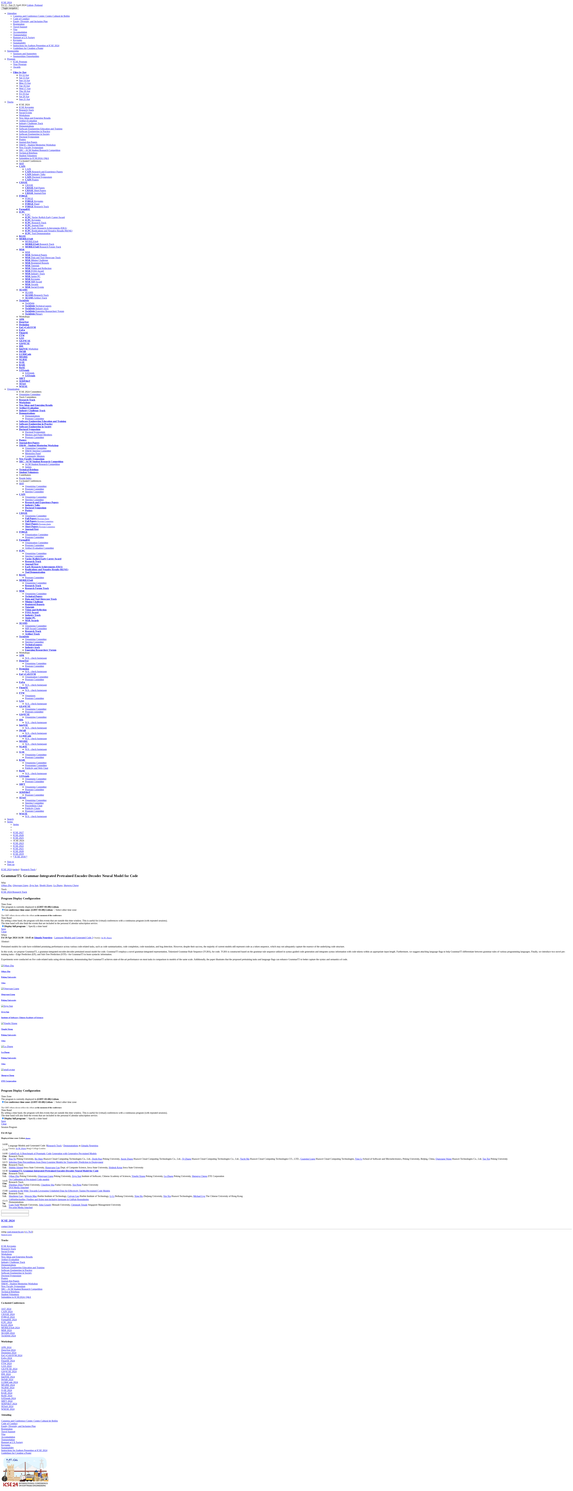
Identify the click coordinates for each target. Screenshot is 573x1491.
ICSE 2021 (18, 848)
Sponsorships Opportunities (26, 56)
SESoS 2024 (7, 1406)
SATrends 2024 (8, 1398)
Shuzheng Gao (16, 1196)
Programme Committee (36, 765)
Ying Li (358, 1159)
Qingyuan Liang (20, 885)
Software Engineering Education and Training (40, 128)
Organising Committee (29, 394)
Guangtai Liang (307, 1159)
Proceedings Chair (33, 805)
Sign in (10, 861)
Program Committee (34, 418)
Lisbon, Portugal (35, 5)
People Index (25, 478)
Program (11, 59)
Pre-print (13, 1207)
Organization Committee (36, 534)
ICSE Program (20, 61)
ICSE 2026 (18, 835)
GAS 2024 (6, 1366)
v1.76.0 (28, 1232)
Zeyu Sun (33, 885)
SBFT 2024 (6, 1401)
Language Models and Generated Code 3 (73, 937)
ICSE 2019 (18, 854)
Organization (13, 389)
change (27, 1138)
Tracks (10, 102)
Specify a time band (38, 926)
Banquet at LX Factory (24, 37)
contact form (7, 1226)
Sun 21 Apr (24, 99)
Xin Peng (76, 1185)
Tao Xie (486, 1159)
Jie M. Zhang (106, 938)
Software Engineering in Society (34, 134)
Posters (22, 139)
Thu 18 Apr (24, 91)
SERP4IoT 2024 (9, 1403)
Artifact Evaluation (28, 120)
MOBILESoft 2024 (10, 1327)
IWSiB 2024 (7, 1379)
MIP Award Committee (36, 628)
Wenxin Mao (31, 1196)
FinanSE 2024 (8, 1360)
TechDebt (29, 303)
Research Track (26, 110)
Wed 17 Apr (25, 88)
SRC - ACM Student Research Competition (39, 150)
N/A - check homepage (36, 658)
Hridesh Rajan (115, 1167)
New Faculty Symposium (31, 147)
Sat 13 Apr (24, 77)
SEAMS (29, 292)
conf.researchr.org (15, 1232)
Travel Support (20, 26)
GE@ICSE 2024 (9, 1369)
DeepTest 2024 (8, 1350)
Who (3, 882)
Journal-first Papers (28, 142)
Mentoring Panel (33, 453)
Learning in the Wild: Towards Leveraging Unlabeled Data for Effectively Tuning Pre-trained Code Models (59, 1191)
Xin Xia (167, 1196)
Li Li (112, 1196)
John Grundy (45, 1205)
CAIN (28, 169)
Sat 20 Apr (24, 96)
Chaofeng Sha (47, 1185)
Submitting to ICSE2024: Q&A (34, 158)
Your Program (19, 64)
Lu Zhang (58, 885)
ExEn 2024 (6, 1358)
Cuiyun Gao (73, 1196)
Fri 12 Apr (24, 75)
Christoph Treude (79, 1205)
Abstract (5, 941)
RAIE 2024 (6, 1393)
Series (16, 824)
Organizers (30, 695)
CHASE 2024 (8, 1314)
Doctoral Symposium (29, 137)
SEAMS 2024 (8, 1333)
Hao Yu (12, 1159)
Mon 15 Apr (25, 83)
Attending (12, 13)
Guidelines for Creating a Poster (28, 48)
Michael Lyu (199, 1196)
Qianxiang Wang (444, 1159)
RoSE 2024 (6, 1395)
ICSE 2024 (6, 869)
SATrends (29, 373)
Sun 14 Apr (24, 80)
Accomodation (20, 32)
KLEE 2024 (7, 1325)
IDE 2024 (6, 1374)
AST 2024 (6, 1309)
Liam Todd (14, 1205)
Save (3, 929)
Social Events (25, 112)
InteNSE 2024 (8, 1377)
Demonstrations (26, 126)
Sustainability (19, 43)
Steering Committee (34, 491)
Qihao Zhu (6, 885)
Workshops (24, 115)
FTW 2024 (6, 1363)
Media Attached (21, 1187)
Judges (28, 467)
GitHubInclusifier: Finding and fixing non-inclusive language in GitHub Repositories (49, 1199)
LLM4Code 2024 (9, 1382)
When (4, 935)
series (15, 869)
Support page (6, 1235)
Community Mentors (35, 456)
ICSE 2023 (18, 843)
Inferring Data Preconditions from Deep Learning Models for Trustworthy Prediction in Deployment (56, 1162)
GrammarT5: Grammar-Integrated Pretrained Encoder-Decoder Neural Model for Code (53, 1171)
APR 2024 (6, 1347)
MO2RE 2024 (8, 1385)
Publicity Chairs (32, 808)
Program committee (34, 711)
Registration (18, 24)
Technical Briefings (28, 153)
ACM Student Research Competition (42, 464)
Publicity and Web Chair (36, 768)
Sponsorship (13, 51)
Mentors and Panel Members (38, 434)
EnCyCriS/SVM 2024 (11, 1355)
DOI (11, 1187)
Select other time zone (66, 910)
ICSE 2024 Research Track (14, 892)
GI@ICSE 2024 (9, 1371)
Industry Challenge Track (31, 123)
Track (4, 889)
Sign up (10, 864)
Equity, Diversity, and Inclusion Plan (30, 21)
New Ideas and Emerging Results (35, 118)
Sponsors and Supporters (25, 53)
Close (4, 931)
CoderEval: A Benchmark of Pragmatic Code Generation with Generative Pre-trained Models (53, 1153)
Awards (16, 67)
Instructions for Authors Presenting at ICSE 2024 (36, 45)
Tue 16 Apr (24, 86)
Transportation (20, 35)
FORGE (29, 198)
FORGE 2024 (8, 1317)
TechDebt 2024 (8, 1335)
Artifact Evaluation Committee (39, 548)
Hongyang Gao (52, 1167)
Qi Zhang (186, 1159)
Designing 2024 (8, 1352)
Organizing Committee (36, 448)
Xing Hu (138, 1196)
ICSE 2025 (18, 838)
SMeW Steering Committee (38, 451)
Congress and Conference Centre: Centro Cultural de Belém (41, 16)
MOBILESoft (31, 241)
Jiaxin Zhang (127, 1159)
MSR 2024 (6, 1330)
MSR (27, 252)
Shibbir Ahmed (16, 1167)
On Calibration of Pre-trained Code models (29, 1179)
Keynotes (17, 40)
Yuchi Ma (244, 1159)
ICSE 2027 (18, 832)
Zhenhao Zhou (16, 1185)
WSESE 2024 (7, 1409)
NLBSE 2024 (7, 1387)
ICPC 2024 (6, 1322)
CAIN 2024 (7, 1311)
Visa (15, 29)
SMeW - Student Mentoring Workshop (37, 145)
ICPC (27, 214)
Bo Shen (39, 1159)
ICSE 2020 (18, 851)
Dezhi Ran (97, 1159)
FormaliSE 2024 (9, 1319)
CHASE (29, 185)
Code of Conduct (21, 18)
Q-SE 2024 (6, 1390)
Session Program (9, 1127)
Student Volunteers (28, 155)
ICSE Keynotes (26, 107)
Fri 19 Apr (24, 94)
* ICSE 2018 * (20, 856)
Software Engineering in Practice (34, 131)
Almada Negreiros (43, 937)
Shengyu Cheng (71, 885)
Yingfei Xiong (45, 885)
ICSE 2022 (18, 846)
